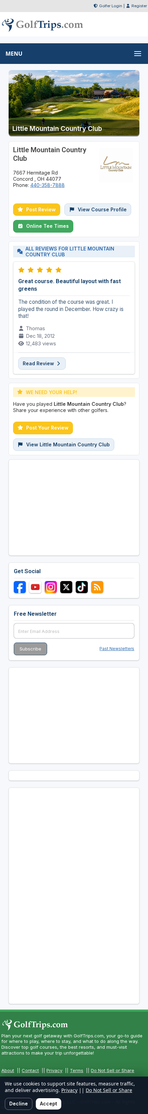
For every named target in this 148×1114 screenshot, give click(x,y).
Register (139, 5)
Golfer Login (110, 5)
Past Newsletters (116, 648)
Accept (48, 1103)
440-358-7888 (47, 185)
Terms (76, 1070)
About (7, 1070)
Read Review (39, 363)
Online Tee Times (47, 226)
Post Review (41, 209)
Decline (18, 1103)
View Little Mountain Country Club (68, 444)
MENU (14, 53)
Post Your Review (47, 428)
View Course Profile (102, 209)
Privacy (54, 1070)
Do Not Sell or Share (112, 1070)
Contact (30, 1070)
